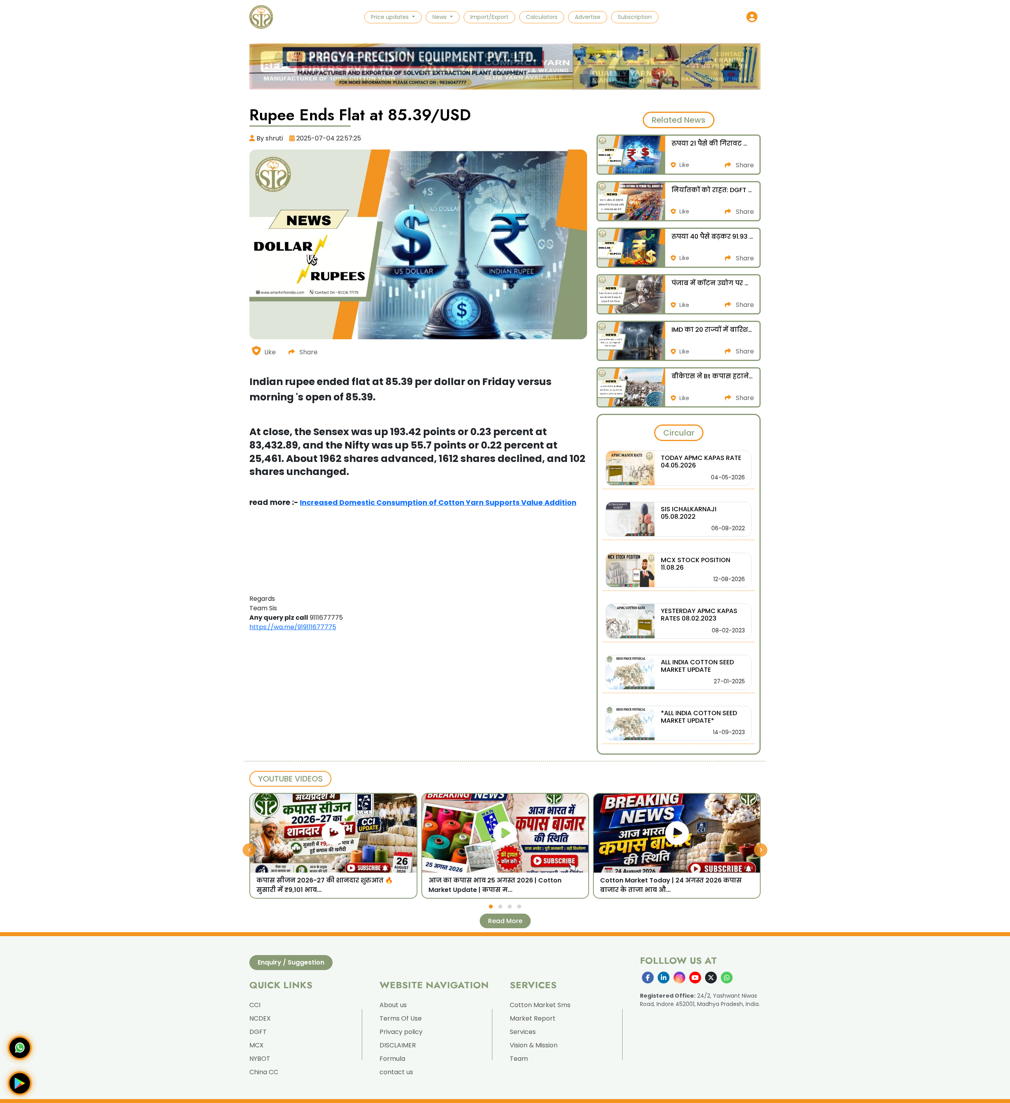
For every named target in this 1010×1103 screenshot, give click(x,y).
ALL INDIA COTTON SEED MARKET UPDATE (697, 666)
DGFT (258, 1031)
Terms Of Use (401, 1018)
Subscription (635, 17)
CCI (254, 1005)
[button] (752, 17)
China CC (263, 1072)
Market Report (533, 1018)
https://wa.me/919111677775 (292, 627)
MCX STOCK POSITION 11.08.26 (695, 563)
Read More (505, 920)
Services (523, 1031)
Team (519, 1058)
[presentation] (249, 849)
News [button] (440, 17)
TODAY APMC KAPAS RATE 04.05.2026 (701, 461)
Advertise (587, 17)
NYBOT (259, 1058)
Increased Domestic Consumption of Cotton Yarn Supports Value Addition (438, 502)
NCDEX (260, 1018)
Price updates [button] (390, 17)
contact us (396, 1072)
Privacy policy (401, 1031)
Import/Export (489, 17)
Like (270, 352)
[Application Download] (20, 1083)
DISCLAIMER (398, 1045)
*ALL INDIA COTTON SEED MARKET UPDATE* (699, 717)
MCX (256, 1045)
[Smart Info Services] (261, 17)
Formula (392, 1058)
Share (308, 352)
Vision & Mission (533, 1045)
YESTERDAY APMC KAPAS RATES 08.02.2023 (699, 614)
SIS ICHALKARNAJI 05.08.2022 (688, 513)
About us (393, 1005)
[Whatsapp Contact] (20, 1048)
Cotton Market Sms (540, 1005)
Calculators (541, 17)
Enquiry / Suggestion (291, 962)
